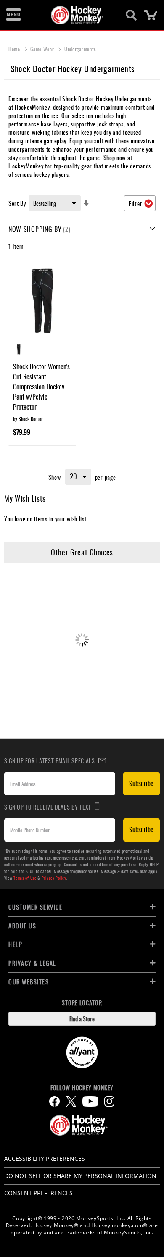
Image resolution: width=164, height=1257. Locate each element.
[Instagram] (109, 1101)
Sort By (17, 203)
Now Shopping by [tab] (35, 229)
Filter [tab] (135, 203)
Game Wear (43, 49)
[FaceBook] (54, 1101)
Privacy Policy (54, 878)
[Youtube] (90, 1101)
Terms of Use (24, 878)
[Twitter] (71, 1101)
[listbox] (42, 350)
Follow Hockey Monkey (82, 1087)
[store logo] (77, 15)
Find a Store (82, 1018)
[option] (18, 349)
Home (15, 49)
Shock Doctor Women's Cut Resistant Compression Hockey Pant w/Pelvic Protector (41, 386)
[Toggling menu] (13, 15)
